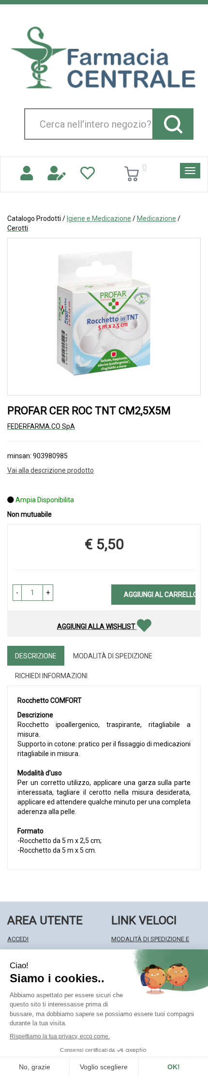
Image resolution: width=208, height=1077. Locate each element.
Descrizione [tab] (36, 656)
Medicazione (156, 218)
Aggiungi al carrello (159, 594)
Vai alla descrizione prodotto (50, 470)
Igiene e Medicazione (99, 218)
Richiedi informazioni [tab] (51, 676)
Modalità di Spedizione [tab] (112, 656)
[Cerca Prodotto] (172, 124)
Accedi (18, 939)
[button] (17, 592)
